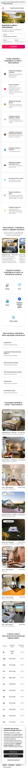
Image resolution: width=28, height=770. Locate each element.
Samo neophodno (13, 756)
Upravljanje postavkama (13, 760)
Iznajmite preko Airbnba (17, 8)
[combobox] (13, 36)
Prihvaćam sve (13, 752)
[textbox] (7, 42)
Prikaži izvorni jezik (7, 3)
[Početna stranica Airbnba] (3, 8)
